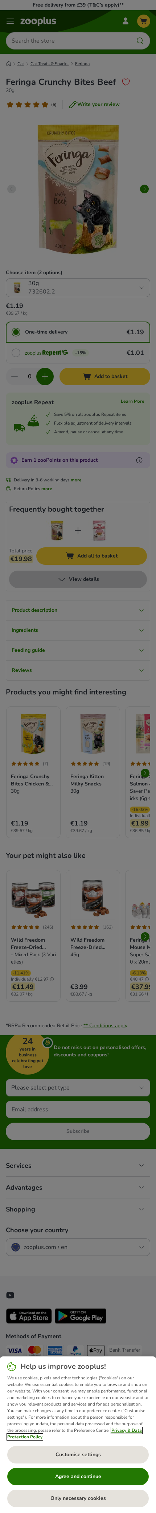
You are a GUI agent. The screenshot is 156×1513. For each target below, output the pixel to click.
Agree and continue (78, 1476)
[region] (78, 1434)
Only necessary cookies (78, 1498)
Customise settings (78, 1454)
